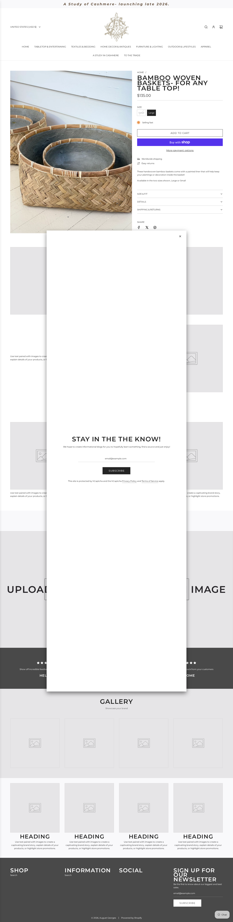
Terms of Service (150, 481)
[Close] (180, 236)
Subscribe (117, 470)
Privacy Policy (129, 481)
